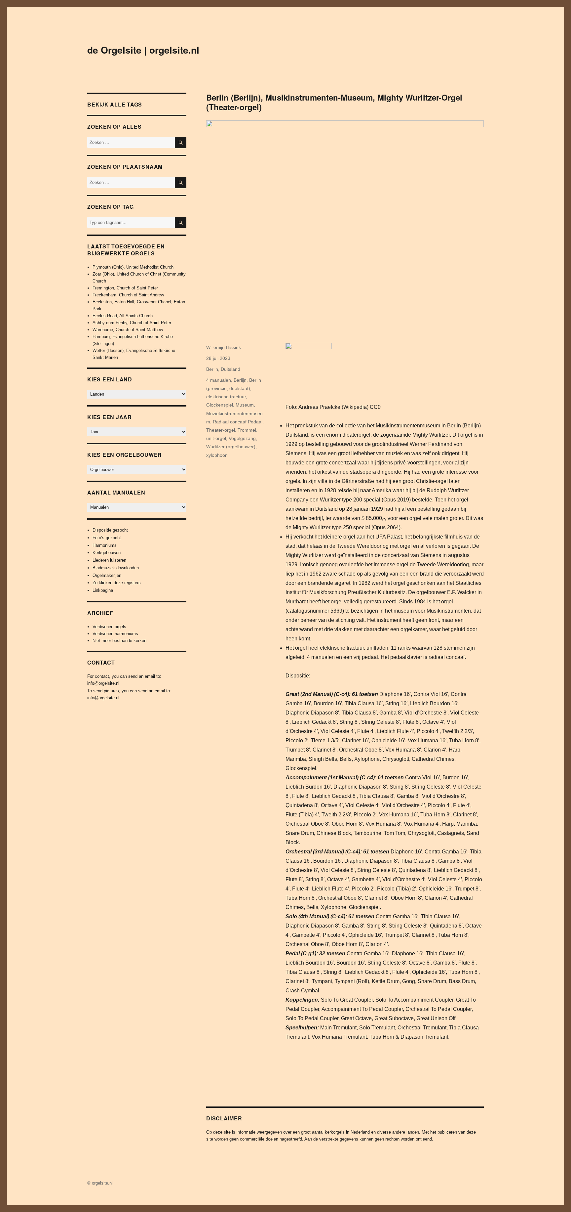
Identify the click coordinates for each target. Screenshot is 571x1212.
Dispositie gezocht (110, 530)
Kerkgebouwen (107, 552)
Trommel (247, 430)
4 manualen (218, 380)
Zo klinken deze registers (117, 582)
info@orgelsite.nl (103, 683)
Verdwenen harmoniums (115, 633)
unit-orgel (216, 438)
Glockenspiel (219, 405)
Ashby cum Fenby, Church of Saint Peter (132, 322)
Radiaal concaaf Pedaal (237, 421)
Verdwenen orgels (109, 626)
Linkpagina (103, 590)
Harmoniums (105, 545)
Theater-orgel (220, 430)
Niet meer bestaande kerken (119, 640)
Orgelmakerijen (107, 575)
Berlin (212, 369)
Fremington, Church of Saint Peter (125, 287)
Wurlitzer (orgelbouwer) (230, 446)
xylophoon (217, 455)
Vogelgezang (242, 438)
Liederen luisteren (109, 560)
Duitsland (230, 369)
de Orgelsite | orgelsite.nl (143, 50)
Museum (245, 405)
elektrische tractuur (226, 396)
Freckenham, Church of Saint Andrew (128, 294)
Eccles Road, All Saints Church (123, 315)
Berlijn (240, 380)
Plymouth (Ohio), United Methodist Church (133, 267)
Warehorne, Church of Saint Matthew (128, 329)
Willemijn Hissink (223, 347)
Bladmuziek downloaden (116, 567)
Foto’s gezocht (107, 537)
